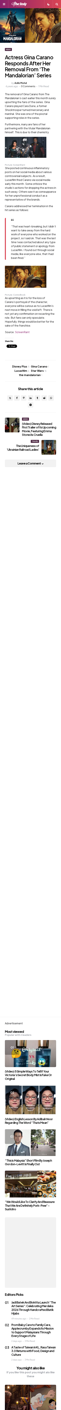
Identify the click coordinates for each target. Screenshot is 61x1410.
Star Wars (39, 370)
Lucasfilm (21, 370)
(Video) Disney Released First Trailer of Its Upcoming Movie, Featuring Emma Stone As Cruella (39, 429)
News (8, 49)
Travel (35, 441)
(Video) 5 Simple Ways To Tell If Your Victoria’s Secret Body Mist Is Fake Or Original (28, 1075)
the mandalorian (30, 375)
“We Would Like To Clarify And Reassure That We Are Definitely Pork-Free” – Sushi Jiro (30, 1205)
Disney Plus (20, 366)
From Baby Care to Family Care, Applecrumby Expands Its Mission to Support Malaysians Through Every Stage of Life (32, 1330)
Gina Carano (40, 366)
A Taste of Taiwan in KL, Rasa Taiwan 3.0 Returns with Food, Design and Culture (33, 1350)
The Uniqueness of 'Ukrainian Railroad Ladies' (23, 447)
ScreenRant (22, 332)
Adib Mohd (20, 82)
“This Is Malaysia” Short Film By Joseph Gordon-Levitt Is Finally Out (28, 1162)
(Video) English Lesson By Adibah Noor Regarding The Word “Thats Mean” (29, 1121)
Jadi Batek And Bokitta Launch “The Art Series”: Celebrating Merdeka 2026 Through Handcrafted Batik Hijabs (33, 1307)
